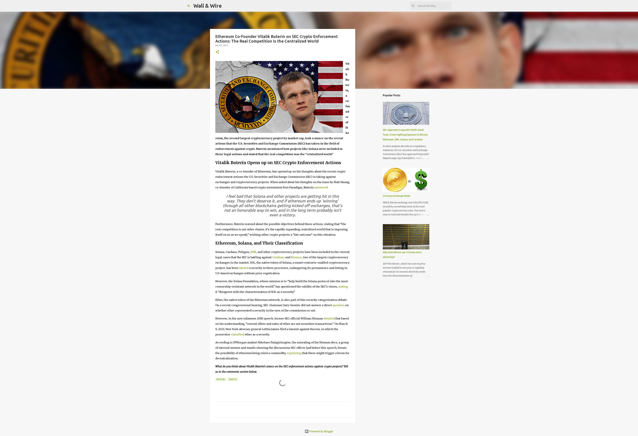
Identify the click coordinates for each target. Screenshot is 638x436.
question (338, 305)
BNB (253, 252)
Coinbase (278, 257)
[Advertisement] (372, 144)
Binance (296, 257)
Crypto (233, 379)
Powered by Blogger (321, 431)
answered (320, 187)
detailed (329, 318)
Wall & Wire (207, 6)
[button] (217, 52)
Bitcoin (221, 379)
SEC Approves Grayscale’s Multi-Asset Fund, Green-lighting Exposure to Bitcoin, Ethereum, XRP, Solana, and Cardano (405, 135)
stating (343, 286)
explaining (294, 353)
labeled (243, 268)
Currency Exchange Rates (396, 196)
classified (237, 334)
